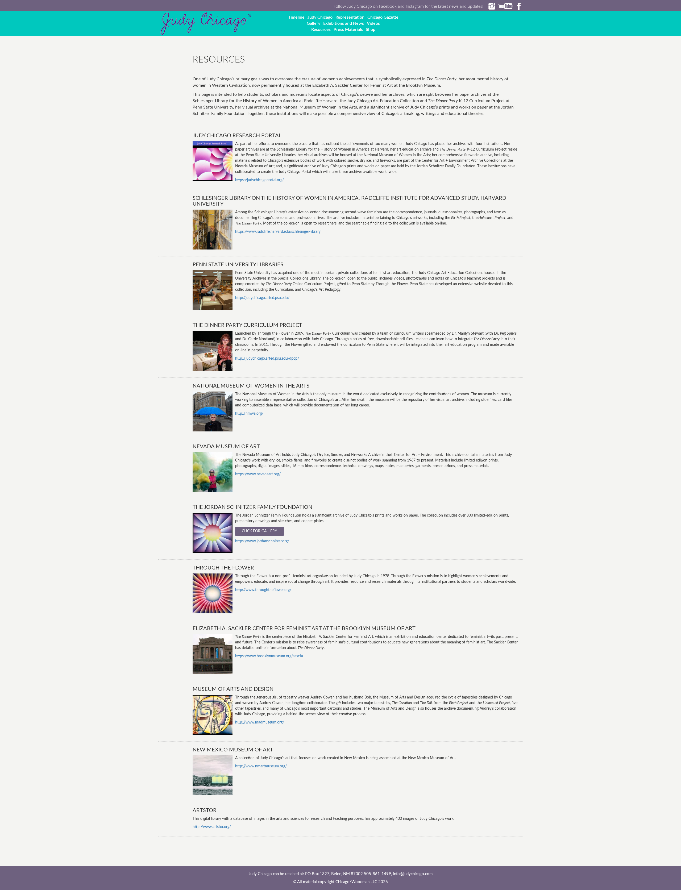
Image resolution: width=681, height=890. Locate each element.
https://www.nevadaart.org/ (258, 474)
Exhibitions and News (343, 23)
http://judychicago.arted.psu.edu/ (262, 298)
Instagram (415, 6)
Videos (373, 23)
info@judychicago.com (413, 874)
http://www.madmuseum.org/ (259, 722)
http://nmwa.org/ (249, 413)
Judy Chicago (320, 17)
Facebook (388, 6)
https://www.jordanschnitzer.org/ (262, 541)
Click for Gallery (259, 531)
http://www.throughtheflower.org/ (263, 590)
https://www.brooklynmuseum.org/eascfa (269, 656)
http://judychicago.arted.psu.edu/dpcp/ (267, 358)
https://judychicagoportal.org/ (259, 180)
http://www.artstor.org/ (212, 827)
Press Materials (348, 29)
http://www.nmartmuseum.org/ (261, 766)
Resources (321, 29)
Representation (349, 17)
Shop (370, 29)
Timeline (296, 17)
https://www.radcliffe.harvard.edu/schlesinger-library (278, 232)
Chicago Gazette (382, 17)
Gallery (313, 23)
